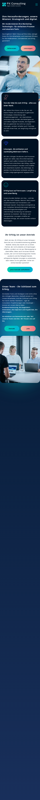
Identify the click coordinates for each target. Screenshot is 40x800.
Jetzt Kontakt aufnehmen (20, 270)
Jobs (28, 328)
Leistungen (28, 48)
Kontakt (12, 328)
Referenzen (11, 48)
